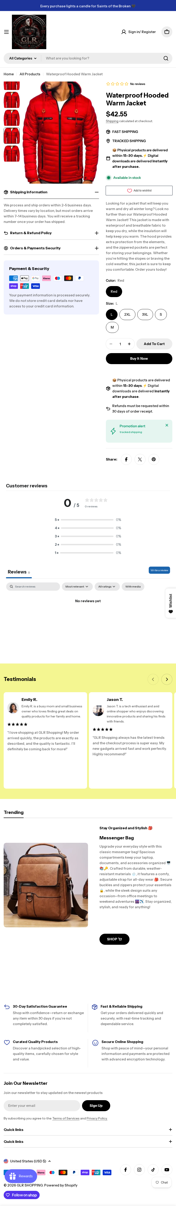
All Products (29, 74)
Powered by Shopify (60, 1185)
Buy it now (139, 358)
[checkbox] (133, 586)
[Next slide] (166, 679)
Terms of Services (66, 1118)
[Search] (166, 58)
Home (9, 74)
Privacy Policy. (97, 1118)
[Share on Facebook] (126, 459)
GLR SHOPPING (30, 1185)
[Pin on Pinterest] (153, 459)
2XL (127, 314)
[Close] (166, 425)
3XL (145, 314)
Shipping (112, 121)
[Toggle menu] (6, 32)
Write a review (159, 570)
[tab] (14, 813)
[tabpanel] (88, 616)
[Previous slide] (153, 679)
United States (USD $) (28, 1161)
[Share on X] (140, 459)
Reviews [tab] (19, 572)
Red (114, 291)
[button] (88, 520)
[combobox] (88, 58)
